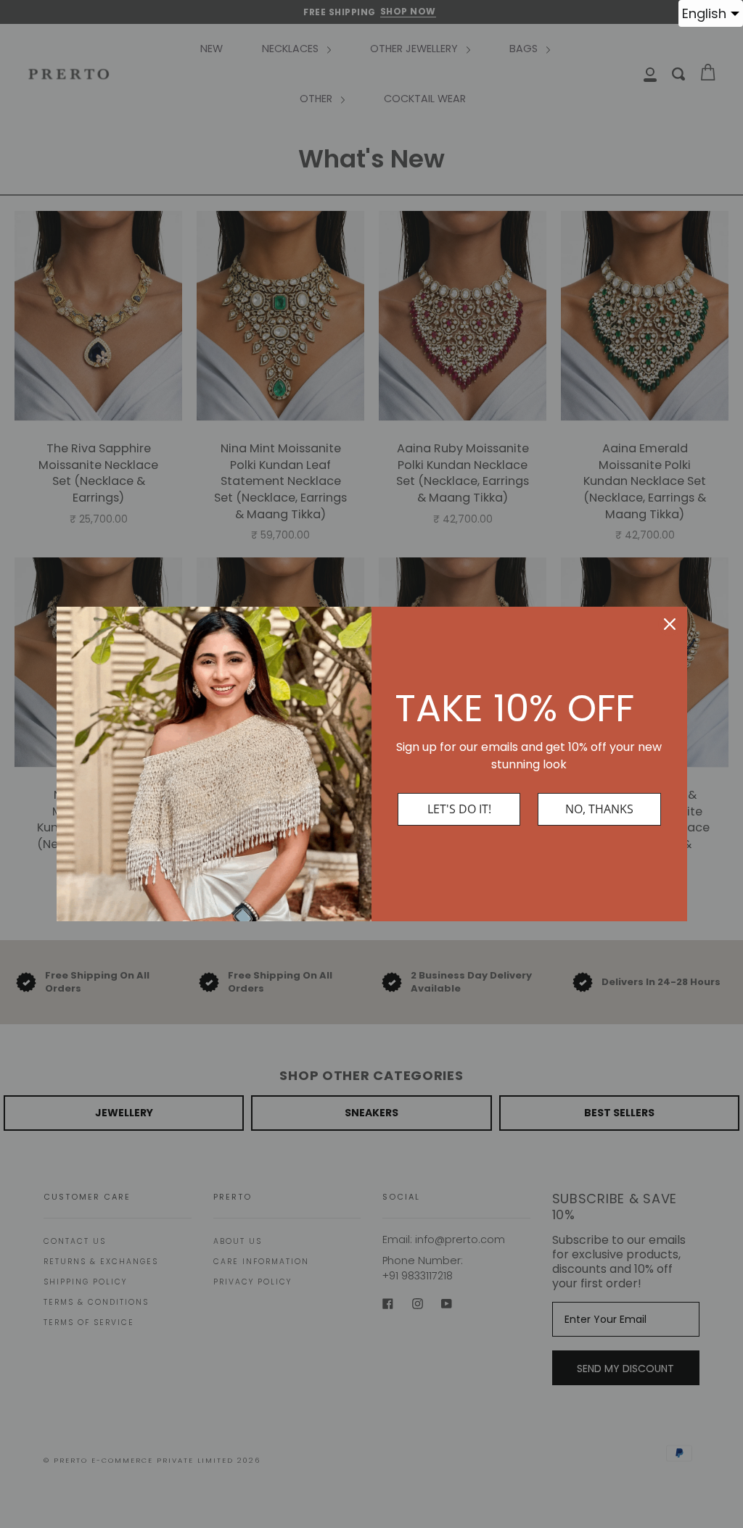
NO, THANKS (599, 809)
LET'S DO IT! (459, 809)
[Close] (669, 624)
